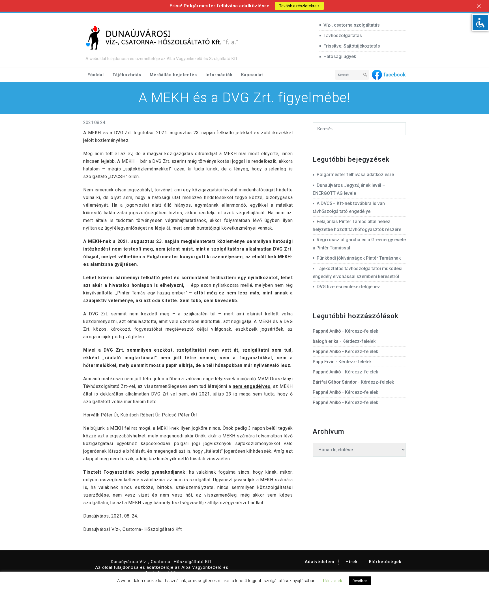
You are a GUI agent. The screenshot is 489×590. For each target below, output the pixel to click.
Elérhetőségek (385, 561)
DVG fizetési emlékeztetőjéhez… (350, 286)
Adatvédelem (319, 561)
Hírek (352, 561)
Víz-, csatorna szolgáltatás (351, 25)
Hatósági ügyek (339, 56)
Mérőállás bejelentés (173, 74)
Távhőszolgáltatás (342, 35)
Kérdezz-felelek (361, 331)
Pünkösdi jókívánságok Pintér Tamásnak (359, 258)
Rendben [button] (360, 581)
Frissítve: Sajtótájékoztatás (351, 46)
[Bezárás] (479, 6)
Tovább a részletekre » (299, 6)
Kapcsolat (252, 74)
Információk (219, 74)
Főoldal (95, 74)
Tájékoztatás (126, 74)
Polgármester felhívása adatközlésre (355, 174)
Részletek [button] (332, 580)
